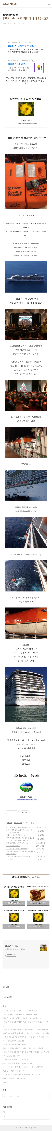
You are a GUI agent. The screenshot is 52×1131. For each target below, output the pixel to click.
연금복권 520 (36, 1018)
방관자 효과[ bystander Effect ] (17, 856)
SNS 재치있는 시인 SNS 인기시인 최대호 (18, 1075)
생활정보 (9, 823)
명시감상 (40, 1067)
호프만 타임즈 (10, 4)
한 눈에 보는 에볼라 (13, 846)
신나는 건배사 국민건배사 (12, 1067)
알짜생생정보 (18, 823)
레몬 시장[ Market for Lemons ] (17, 827)
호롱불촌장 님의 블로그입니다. (15, 949)
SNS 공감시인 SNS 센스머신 (14, 1033)
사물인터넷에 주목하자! (14, 835)
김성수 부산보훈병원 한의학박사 (15, 1037)
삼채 (25, 1018)
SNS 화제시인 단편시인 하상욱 (14, 1078)
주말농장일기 (28, 1063)
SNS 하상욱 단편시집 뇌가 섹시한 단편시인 (19, 1029)
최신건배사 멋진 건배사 (12, 1063)
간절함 (6, 1071)
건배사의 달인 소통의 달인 (27, 1011)
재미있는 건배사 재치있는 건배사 (15, 1048)
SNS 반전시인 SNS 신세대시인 (15, 1044)
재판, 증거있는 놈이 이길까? (15, 843)
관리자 (34, 1128)
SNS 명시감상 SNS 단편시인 (14, 1041)
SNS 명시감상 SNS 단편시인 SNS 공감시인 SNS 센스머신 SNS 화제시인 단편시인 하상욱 (26, 1054)
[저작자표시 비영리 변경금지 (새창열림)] (33, 812)
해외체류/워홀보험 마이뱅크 (22, 46)
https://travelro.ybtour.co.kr (19, 60)
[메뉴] (49, 4)
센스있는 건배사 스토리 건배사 (38, 1033)
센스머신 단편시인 (36, 1048)
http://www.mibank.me (17, 42)
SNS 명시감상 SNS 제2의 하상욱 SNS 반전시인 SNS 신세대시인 (25, 1024)
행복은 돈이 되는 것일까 (12, 1018)
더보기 (4, 1082)
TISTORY (27, 1128)
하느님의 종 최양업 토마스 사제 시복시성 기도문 (20, 1014)
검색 (47, 1096)
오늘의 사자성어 (9, 1011)
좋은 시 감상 (29, 1067)
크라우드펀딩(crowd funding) (16, 849)
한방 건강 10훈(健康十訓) (39, 1037)
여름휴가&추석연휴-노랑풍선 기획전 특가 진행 (18, 64)
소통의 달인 (26, 1060)
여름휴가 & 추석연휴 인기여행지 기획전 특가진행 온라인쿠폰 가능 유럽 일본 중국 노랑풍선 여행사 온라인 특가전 (18, 69)
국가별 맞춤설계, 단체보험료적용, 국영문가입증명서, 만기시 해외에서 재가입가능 (25, 50)
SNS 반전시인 (43, 1029)
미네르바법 (10, 859)
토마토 (39, 1075)
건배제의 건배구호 (18, 1071)
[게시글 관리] (16, 812)
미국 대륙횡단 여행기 (11, 1060)
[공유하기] (12, 812)
